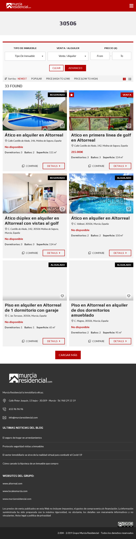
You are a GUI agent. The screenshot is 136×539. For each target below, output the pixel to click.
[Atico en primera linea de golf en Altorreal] (101, 110)
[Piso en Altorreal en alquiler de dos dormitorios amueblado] (101, 280)
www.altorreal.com (12, 483)
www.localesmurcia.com (15, 491)
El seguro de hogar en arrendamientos (22, 437)
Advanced (75, 67)
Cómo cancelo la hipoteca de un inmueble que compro (30, 463)
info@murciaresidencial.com (23, 417)
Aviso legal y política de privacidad (33, 515)
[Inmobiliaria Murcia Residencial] (16, 5)
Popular (36, 78)
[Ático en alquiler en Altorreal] (35, 110)
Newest (22, 78)
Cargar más (68, 355)
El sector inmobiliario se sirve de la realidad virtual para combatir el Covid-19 (42, 454)
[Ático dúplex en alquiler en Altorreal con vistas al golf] (35, 193)
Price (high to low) (58, 78)
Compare (31, 165)
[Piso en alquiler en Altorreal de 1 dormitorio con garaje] (35, 280)
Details (52, 165)
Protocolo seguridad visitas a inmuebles (23, 446)
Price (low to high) (86, 78)
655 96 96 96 (16, 409)
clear (56, 67)
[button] (25, 56)
